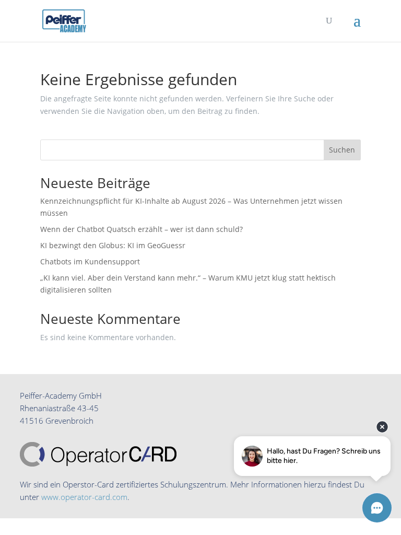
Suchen (342, 150)
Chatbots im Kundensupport (90, 261)
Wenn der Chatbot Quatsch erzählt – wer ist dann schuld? (141, 229)
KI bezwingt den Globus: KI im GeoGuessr (112, 245)
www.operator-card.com (84, 497)
